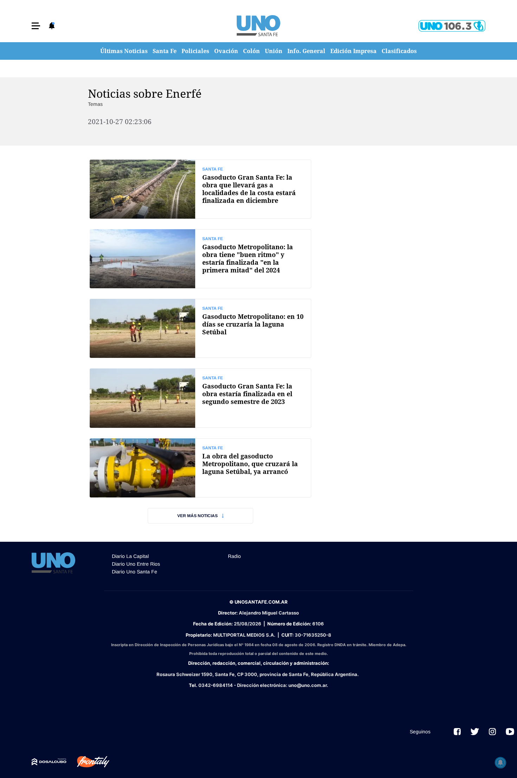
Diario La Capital (130, 556)
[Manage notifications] (500, 762)
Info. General (306, 51)
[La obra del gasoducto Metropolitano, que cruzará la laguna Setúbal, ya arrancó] (200, 468)
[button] (36, 25)
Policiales (195, 51)
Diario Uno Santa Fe (134, 571)
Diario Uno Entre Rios (136, 564)
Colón (251, 51)
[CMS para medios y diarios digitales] (49, 761)
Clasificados (399, 51)
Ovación (226, 51)
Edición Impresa (353, 51)
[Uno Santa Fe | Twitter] (475, 732)
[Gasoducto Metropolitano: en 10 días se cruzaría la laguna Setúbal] (200, 328)
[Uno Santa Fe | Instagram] (492, 732)
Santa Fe (165, 51)
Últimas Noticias (124, 51)
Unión (273, 51)
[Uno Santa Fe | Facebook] (457, 732)
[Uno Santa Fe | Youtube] (510, 732)
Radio (234, 556)
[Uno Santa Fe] (258, 25)
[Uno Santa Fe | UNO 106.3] (452, 26)
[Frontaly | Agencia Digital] (87, 761)
